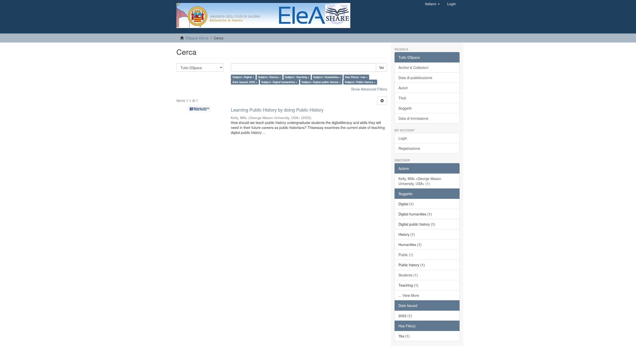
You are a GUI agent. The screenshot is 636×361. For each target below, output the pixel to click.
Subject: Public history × (360, 82)
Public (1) (405, 254)
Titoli (402, 97)
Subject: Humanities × (327, 77)
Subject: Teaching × (297, 77)
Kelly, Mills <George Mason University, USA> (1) (419, 181)
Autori (403, 87)
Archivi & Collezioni (413, 67)
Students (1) (408, 274)
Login (402, 138)
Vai (381, 67)
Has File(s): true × (356, 77)
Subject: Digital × (243, 77)
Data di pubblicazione (415, 77)
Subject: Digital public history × (321, 82)
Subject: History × (269, 77)
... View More (408, 295)
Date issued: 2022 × (245, 82)
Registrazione (409, 148)
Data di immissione (413, 118)
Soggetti (404, 108)
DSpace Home (197, 37)
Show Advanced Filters (369, 89)
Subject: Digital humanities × (279, 82)
